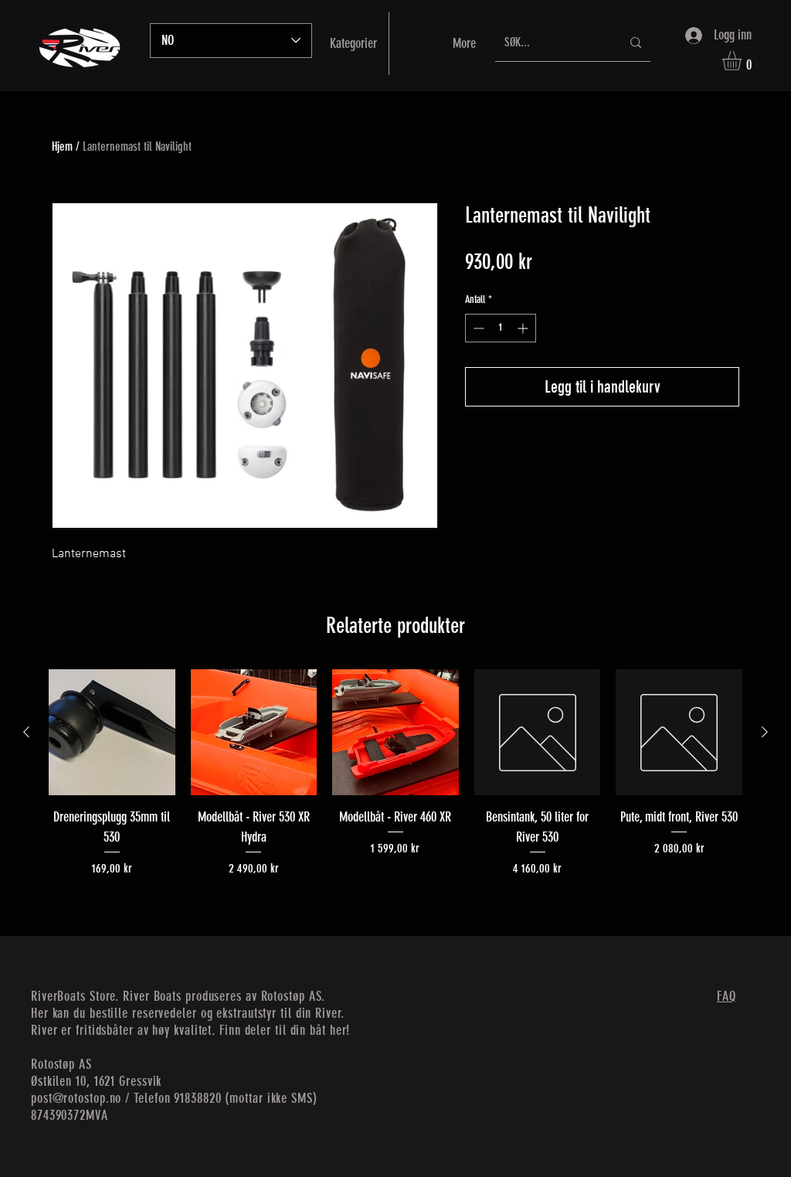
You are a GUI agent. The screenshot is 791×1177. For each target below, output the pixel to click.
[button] (743, 60)
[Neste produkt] (764, 732)
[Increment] (524, 328)
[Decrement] (477, 328)
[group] (395, 773)
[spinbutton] (500, 328)
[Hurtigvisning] (112, 732)
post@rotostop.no (76, 1098)
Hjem (62, 146)
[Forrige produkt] (26, 732)
